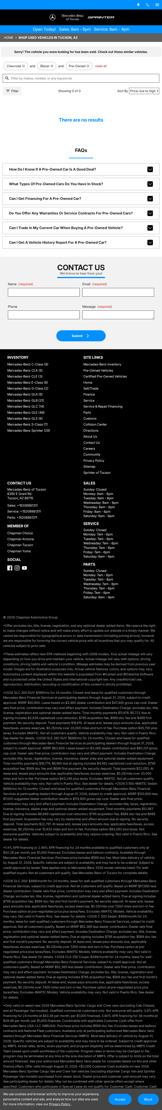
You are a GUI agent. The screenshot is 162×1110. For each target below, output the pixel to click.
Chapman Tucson (20, 545)
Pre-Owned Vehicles (98, 370)
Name (20, 284)
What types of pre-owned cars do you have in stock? (56, 184)
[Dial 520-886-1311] (148, 5)
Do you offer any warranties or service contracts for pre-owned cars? (71, 213)
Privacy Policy (93, 460)
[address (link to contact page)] (138, 5)
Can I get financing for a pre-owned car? (45, 198)
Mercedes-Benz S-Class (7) (27, 424)
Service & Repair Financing (102, 406)
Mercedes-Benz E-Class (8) (27, 382)
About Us (90, 436)
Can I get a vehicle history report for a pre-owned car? (57, 242)
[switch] (157, 4)
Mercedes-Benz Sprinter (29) (28, 430)
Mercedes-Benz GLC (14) (25, 406)
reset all (101, 66)
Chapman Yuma (19, 551)
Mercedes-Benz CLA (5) (25, 370)
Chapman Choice (20, 533)
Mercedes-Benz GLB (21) (25, 400)
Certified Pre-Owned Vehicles (105, 376)
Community (91, 454)
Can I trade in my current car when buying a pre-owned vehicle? (66, 228)
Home (8, 38)
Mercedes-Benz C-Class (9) (27, 364)
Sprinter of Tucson (96, 473)
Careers (89, 448)
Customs (89, 418)
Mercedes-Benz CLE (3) (25, 376)
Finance (89, 394)
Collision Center (95, 424)
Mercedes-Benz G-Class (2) (27, 388)
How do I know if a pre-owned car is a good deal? (52, 169)
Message (97, 307)
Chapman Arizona (20, 539)
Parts (87, 412)
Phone (12, 307)
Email (94, 284)
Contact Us (91, 443)
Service (88, 400)
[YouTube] (24, 568)
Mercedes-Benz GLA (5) (25, 394)
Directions (90, 430)
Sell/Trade (90, 388)
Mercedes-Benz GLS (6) (25, 418)
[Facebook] (10, 568)
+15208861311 (27, 505)
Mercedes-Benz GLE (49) (26, 412)
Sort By (122, 91)
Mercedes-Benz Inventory (102, 364)
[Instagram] (17, 568)
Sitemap (89, 466)
